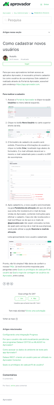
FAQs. (12, 266)
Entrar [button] (46, 4)
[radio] (20, 298)
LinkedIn (11, 283)
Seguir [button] (27, 64)
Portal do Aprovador (25, 99)
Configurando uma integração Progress (20, 334)
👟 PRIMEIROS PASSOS (40, 13)
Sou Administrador (21, 13)
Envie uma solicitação (35, 311)
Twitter (8, 283)
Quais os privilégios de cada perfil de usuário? (23, 365)
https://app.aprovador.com (27, 84)
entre (13, 386)
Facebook (4, 283)
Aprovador (7, 13)
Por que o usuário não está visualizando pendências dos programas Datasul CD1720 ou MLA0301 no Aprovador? (26, 342)
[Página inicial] (17, 6)
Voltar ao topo (9, 319)
